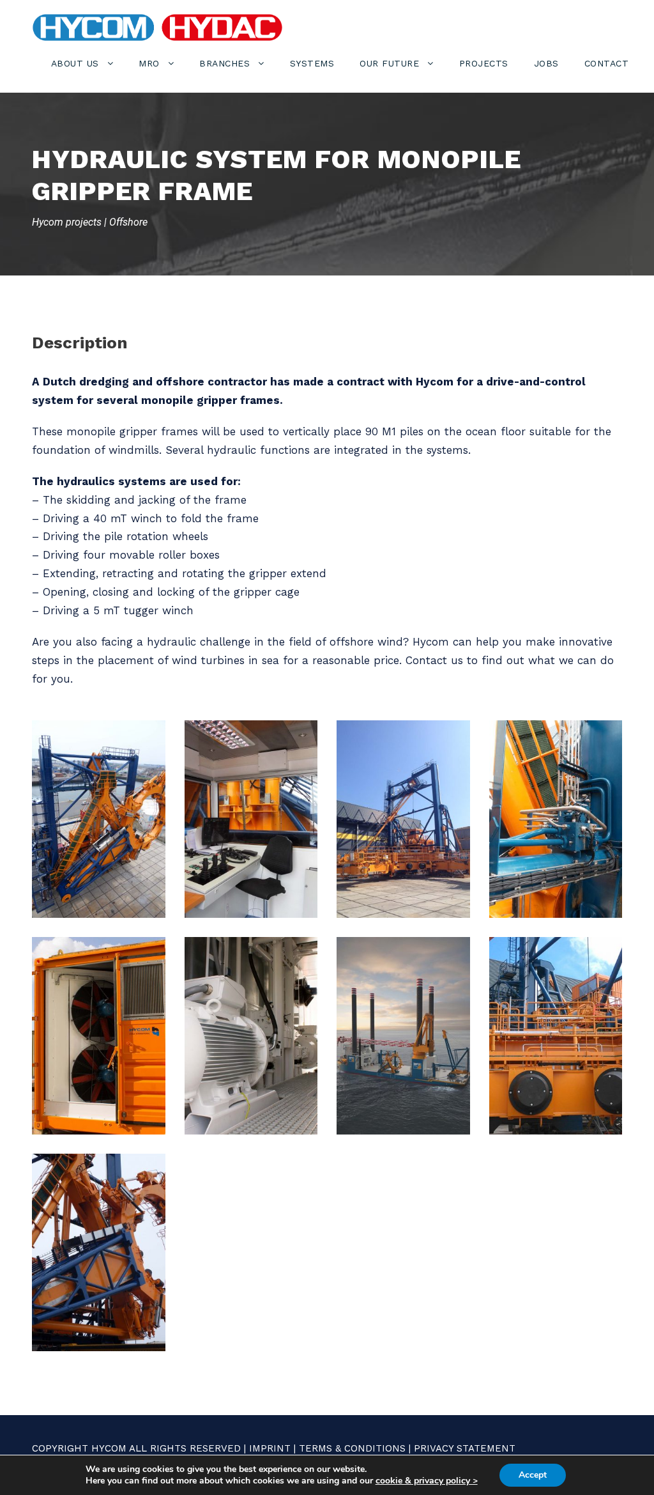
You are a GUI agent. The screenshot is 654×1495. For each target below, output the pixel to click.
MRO (149, 63)
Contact (606, 63)
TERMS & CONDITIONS (352, 1448)
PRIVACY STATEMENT (464, 1448)
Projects (483, 63)
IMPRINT (270, 1448)
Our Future (389, 63)
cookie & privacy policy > (427, 1481)
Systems (312, 63)
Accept (533, 1475)
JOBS (546, 63)
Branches (224, 63)
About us (75, 63)
